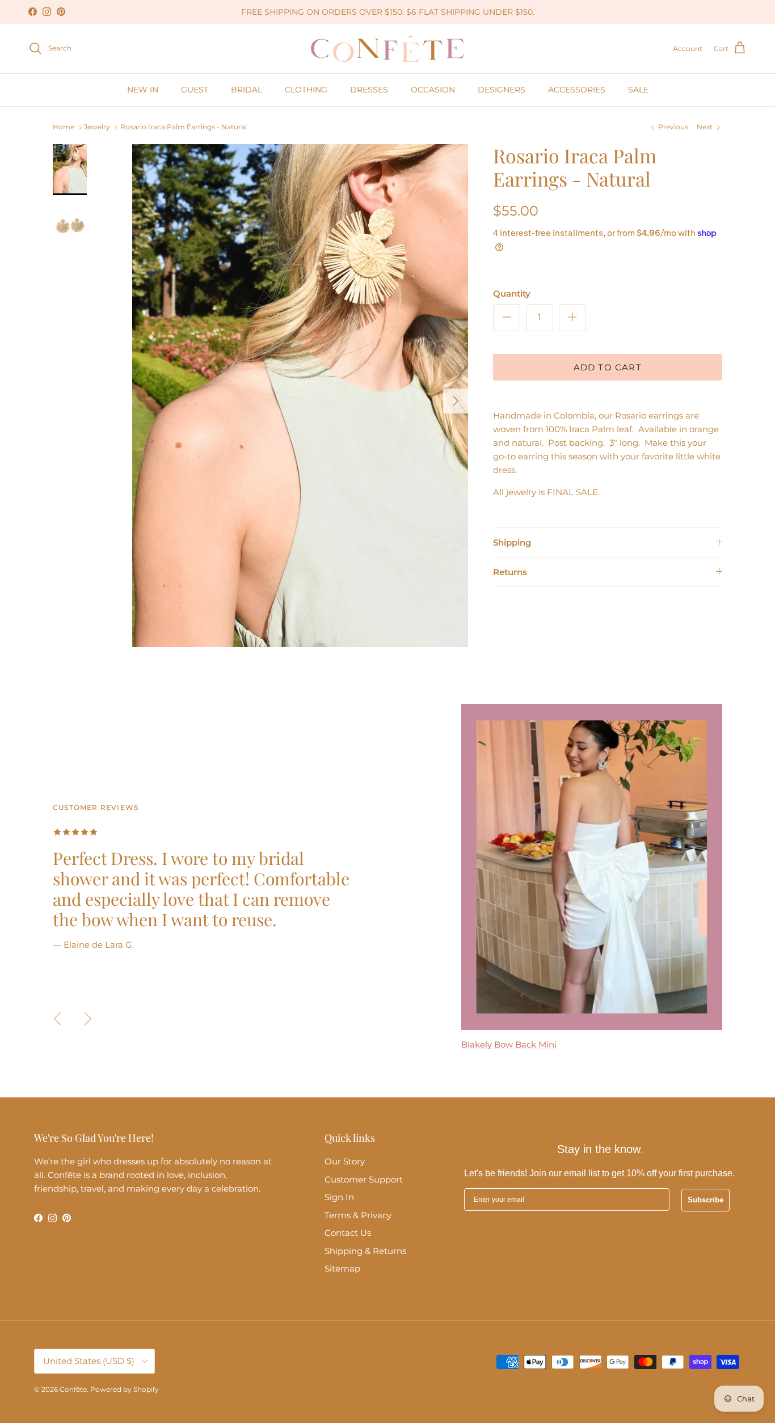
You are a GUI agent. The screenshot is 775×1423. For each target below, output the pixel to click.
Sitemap (342, 1268)
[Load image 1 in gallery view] (300, 395)
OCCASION (433, 90)
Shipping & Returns (365, 1250)
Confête (73, 1389)
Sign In (339, 1197)
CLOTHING (306, 90)
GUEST (194, 90)
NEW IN (142, 90)
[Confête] (387, 48)
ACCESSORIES (576, 90)
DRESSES (369, 90)
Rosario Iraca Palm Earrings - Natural (183, 127)
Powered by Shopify (124, 1389)
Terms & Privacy (358, 1215)
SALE (638, 90)
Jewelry (97, 127)
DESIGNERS (501, 90)
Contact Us (348, 1232)
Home (63, 127)
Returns (510, 571)
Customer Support (364, 1179)
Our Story (345, 1161)
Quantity (511, 293)
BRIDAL (246, 90)
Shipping (512, 542)
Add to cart (608, 366)
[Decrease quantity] (506, 317)
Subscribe (705, 1200)
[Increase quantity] (572, 317)
